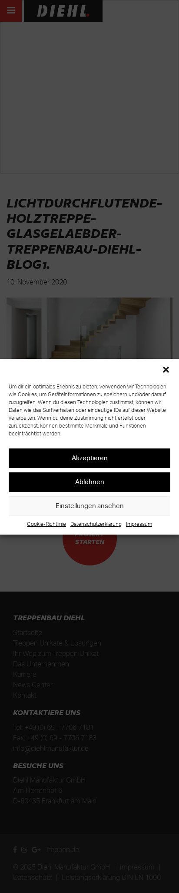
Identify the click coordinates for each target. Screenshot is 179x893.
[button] (166, 369)
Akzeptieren (90, 458)
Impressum (139, 524)
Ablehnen (89, 482)
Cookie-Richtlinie (46, 524)
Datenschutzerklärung (96, 524)
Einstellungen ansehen (90, 506)
